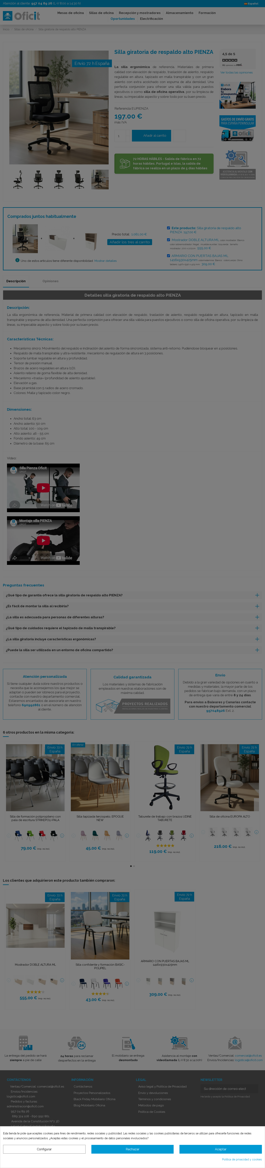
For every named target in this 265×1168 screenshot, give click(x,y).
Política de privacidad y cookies (242, 1159)
